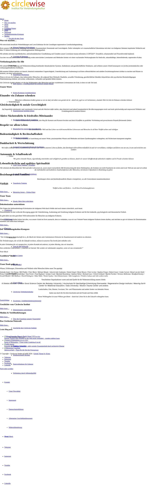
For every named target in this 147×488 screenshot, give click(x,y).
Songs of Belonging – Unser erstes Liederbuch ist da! (22, 342)
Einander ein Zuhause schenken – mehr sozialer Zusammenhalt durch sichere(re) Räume (34, 346)
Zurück (2, 300)
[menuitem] (80, 373)
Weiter (7, 300)
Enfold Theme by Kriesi (42, 354)
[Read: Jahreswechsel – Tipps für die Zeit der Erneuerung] (12, 348)
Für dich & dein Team (16, 38)
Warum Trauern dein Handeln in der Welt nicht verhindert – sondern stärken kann (32, 338)
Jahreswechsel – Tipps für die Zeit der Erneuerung (21, 350)
